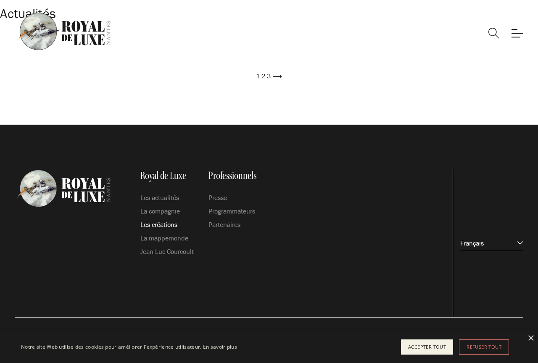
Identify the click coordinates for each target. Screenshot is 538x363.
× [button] (530, 338)
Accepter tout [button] (427, 347)
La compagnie (160, 211)
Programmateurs (231, 211)
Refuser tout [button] (484, 347)
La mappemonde (164, 238)
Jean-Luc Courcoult (167, 251)
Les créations (158, 224)
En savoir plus (220, 346)
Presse (217, 197)
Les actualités (159, 197)
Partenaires (224, 224)
